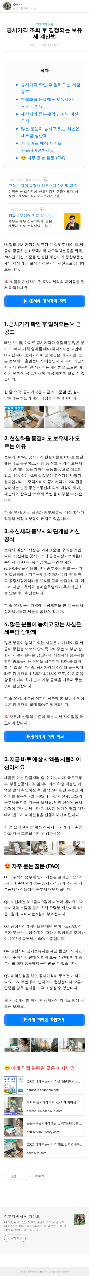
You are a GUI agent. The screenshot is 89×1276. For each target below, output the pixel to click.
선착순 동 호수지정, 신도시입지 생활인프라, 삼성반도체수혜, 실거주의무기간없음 (43, 193)
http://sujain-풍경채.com (24, 179)
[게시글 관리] (25, 1176)
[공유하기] (19, 1176)
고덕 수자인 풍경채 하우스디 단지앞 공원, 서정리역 (43, 185)
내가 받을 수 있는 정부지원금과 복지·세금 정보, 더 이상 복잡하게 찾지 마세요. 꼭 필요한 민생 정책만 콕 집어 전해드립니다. (35, 1226)
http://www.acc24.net (23, 209)
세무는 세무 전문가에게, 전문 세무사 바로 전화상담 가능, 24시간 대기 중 (31, 223)
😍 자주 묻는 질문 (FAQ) (44, 157)
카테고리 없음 (44, 24)
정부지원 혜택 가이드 (22, 1216)
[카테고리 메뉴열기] (82, 6)
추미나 (17, 4)
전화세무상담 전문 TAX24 (29, 215)
